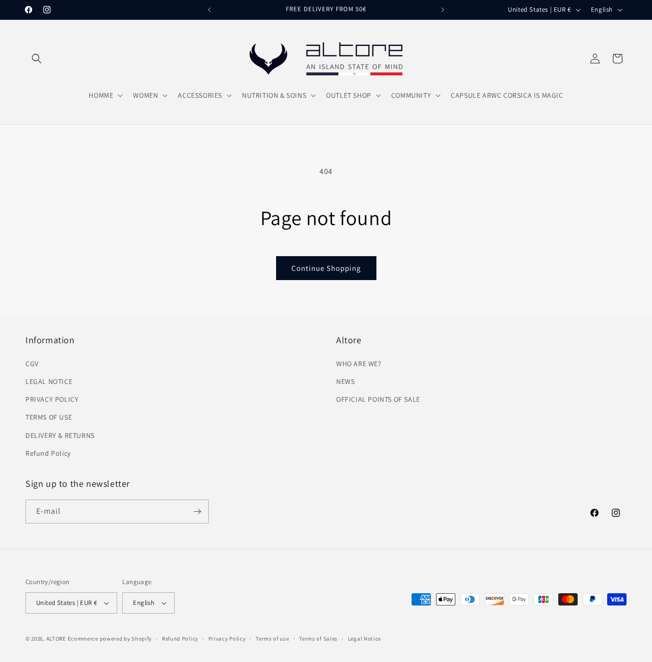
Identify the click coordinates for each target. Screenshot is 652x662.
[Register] (197, 511)
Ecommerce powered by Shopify (110, 638)
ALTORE (56, 638)
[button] (36, 58)
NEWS (345, 381)
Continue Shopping (326, 268)
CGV (32, 363)
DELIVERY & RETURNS (60, 435)
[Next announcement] (442, 9)
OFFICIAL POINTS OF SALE (378, 399)
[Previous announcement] (209, 9)
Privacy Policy (227, 638)
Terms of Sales (318, 638)
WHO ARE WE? (359, 363)
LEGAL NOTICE (48, 381)
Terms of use (272, 638)
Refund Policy (48, 453)
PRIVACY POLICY (51, 399)
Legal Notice (364, 638)
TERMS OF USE (48, 417)
